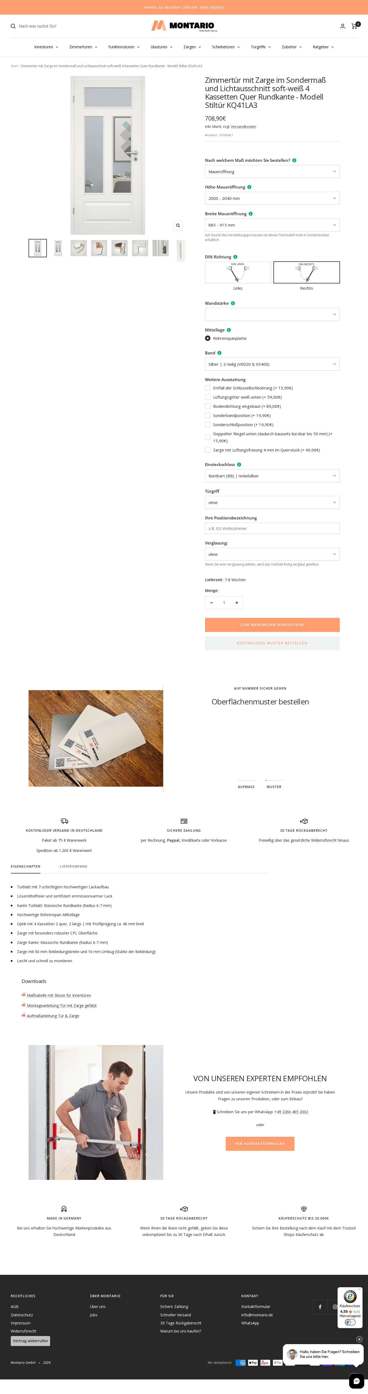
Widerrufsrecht (23, 1331)
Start (14, 66)
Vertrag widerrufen (30, 1340)
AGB (15, 1306)
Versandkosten (243, 126)
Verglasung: (216, 543)
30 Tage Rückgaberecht (181, 1323)
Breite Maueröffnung (226, 213)
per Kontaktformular (260, 1143)
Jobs (94, 1314)
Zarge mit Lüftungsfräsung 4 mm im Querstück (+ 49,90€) (266, 450)
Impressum (20, 1323)
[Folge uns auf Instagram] (335, 1307)
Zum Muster (260, 747)
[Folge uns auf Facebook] (320, 1307)
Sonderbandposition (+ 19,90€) (242, 415)
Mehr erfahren (212, 7)
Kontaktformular (255, 1306)
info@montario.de (257, 1314)
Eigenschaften (25, 867)
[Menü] (359, 1290)
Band (210, 352)
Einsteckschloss (220, 464)
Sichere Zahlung (174, 1306)
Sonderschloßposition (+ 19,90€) (243, 424)
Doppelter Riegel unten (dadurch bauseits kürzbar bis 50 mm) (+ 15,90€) (272, 437)
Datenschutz (22, 1314)
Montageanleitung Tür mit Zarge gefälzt (61, 1005)
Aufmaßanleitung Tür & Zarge (52, 1015)
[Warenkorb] (354, 26)
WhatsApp (250, 1323)
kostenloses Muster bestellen (272, 643)
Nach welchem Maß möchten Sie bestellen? (247, 160)
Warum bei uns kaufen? (180, 1331)
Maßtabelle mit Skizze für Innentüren (58, 995)
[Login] (342, 26)
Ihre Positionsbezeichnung (231, 517)
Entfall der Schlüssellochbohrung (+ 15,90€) (253, 388)
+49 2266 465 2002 (291, 1111)
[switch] (350, 1322)
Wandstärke (217, 303)
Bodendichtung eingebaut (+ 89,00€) (247, 406)
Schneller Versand (175, 1314)
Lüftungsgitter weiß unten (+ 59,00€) (247, 397)
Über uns (98, 1306)
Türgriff (212, 491)
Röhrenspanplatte (230, 338)
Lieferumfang (74, 867)
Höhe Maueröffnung (225, 187)
